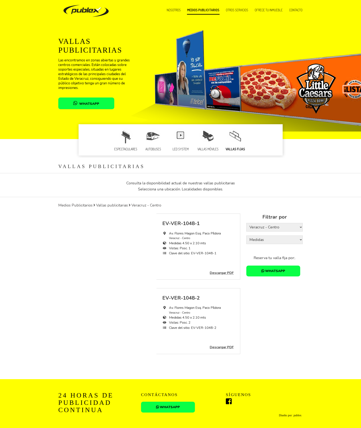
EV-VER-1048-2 (181, 298)
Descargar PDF (222, 273)
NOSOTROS (174, 10)
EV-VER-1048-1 (181, 223)
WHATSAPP (88, 103)
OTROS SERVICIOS (237, 10)
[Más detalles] (107, 247)
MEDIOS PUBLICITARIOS (203, 10)
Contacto (296, 10)
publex (297, 415)
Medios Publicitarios (75, 205)
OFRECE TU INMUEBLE (269, 10)
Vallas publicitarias (112, 205)
